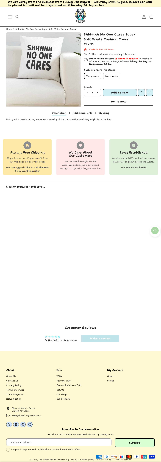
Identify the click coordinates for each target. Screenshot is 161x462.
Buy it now (118, 101)
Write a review (100, 338)
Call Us (60, 389)
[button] (151, 16)
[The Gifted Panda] (80, 16)
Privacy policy (104, 460)
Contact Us (12, 380)
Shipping (104, 113)
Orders (110, 376)
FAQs (59, 376)
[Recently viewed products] (155, 230)
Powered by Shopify (67, 459)
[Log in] (143, 16)
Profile (110, 380)
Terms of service (15, 389)
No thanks (111, 76)
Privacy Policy (13, 385)
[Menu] (9, 16)
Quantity (88, 87)
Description (59, 113)
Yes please (92, 76)
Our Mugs (61, 394)
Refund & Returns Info (68, 385)
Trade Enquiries (14, 394)
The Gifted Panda (47, 459)
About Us (11, 376)
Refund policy (13, 398)
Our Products (63, 398)
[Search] (17, 16)
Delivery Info (63, 380)
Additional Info (82, 113)
